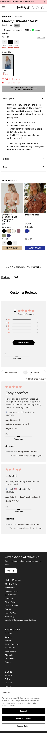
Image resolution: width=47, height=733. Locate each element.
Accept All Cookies (23, 719)
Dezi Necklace (32, 215)
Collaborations (10, 659)
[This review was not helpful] (39, 455)
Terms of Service (11, 606)
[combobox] (35, 379)
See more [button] (9, 446)
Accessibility (9, 617)
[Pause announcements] (44, 2)
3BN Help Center (11, 584)
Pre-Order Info (10, 648)
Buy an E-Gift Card (12, 644)
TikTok (7, 679)
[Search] (32, 7)
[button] (2, 7)
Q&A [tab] (16, 277)
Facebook (8, 683)
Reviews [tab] (5, 277)
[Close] (43, 690)
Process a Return (11, 591)
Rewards (8, 641)
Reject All (23, 711)
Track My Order (11, 613)
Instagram (8, 675)
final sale (17, 83)
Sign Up (10, 570)
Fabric (6, 167)
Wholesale (9, 655)
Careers (8, 662)
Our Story (8, 633)
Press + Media (10, 651)
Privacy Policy (10, 602)
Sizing (6, 159)
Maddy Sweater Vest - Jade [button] (27, 452)
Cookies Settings (23, 726)
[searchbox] (12, 372)
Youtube (8, 686)
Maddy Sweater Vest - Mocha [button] (28, 524)
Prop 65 (8, 609)
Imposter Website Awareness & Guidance (20, 620)
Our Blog (8, 637)
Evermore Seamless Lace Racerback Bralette (9, 218)
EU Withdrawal (10, 595)
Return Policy (10, 588)
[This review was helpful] (34, 455)
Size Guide (41, 37)
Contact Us (9, 598)
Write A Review (24, 343)
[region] (22, 320)
